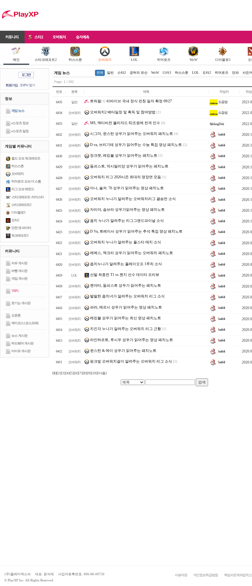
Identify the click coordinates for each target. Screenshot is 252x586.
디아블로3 (222, 59)
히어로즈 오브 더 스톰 (26, 181)
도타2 (15, 220)
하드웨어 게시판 (22, 343)
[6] (76, 373)
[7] (80, 373)
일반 (110, 72)
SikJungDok (217, 124)
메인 (16, 59)
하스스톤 (75, 59)
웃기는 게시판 (20, 303)
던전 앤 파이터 (21, 228)
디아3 (167, 72)
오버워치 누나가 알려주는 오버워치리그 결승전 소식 (132, 199)
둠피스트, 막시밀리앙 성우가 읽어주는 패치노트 (128, 166)
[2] (59, 373)
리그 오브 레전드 (22, 189)
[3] (63, 373)
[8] (85, 373)
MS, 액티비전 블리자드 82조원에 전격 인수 (124, 123)
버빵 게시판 (19, 271)
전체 (99, 72)
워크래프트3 (19, 235)
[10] (94, 373)
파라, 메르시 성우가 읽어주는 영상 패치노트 (125, 307)
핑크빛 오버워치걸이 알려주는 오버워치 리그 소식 (130, 361)
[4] (67, 373)
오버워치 (105, 59)
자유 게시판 (19, 263)
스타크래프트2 (46, 59)
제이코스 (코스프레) (24, 323)
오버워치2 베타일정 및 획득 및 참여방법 (122, 112)
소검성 (222, 102)
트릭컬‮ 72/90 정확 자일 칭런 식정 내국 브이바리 (131, 101)
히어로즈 (164, 59)
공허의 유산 (139, 72)
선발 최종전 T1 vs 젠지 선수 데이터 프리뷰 (124, 275)
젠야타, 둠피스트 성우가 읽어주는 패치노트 (125, 285)
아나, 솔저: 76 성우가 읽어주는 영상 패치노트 (126, 188)
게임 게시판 (19, 278)
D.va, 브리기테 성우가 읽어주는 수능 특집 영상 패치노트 (135, 145)
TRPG (15, 291)
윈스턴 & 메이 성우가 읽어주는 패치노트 (122, 350)
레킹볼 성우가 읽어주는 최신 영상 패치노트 (125, 318)
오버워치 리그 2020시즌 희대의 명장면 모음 (125, 177)
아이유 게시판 (20, 351)
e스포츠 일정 (20, 131)
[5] (72, 373)
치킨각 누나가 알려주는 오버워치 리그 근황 (125, 329)
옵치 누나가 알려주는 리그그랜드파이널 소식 (126, 220)
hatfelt (221, 134)
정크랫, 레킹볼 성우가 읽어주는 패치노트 (123, 155)
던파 (235, 72)
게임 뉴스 (17, 110)
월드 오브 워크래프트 (25, 158)
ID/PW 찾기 (27, 85)
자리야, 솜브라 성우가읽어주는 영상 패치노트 (127, 209)
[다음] (102, 373)
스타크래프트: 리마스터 (28, 197)
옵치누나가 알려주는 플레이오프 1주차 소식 (125, 264)
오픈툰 (16, 315)
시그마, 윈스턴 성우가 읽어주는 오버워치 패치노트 (131, 134)
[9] (89, 373)
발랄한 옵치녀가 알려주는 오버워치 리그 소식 (127, 296)
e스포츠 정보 (20, 123)
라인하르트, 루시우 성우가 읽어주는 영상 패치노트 (131, 340)
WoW (193, 59)
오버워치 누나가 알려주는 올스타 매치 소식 (125, 242)
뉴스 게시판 (19, 335)
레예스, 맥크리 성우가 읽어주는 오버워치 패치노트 (131, 253)
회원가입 (12, 85)
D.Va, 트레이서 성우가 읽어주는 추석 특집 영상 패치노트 (136, 231)
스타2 (121, 72)
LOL (134, 59)
